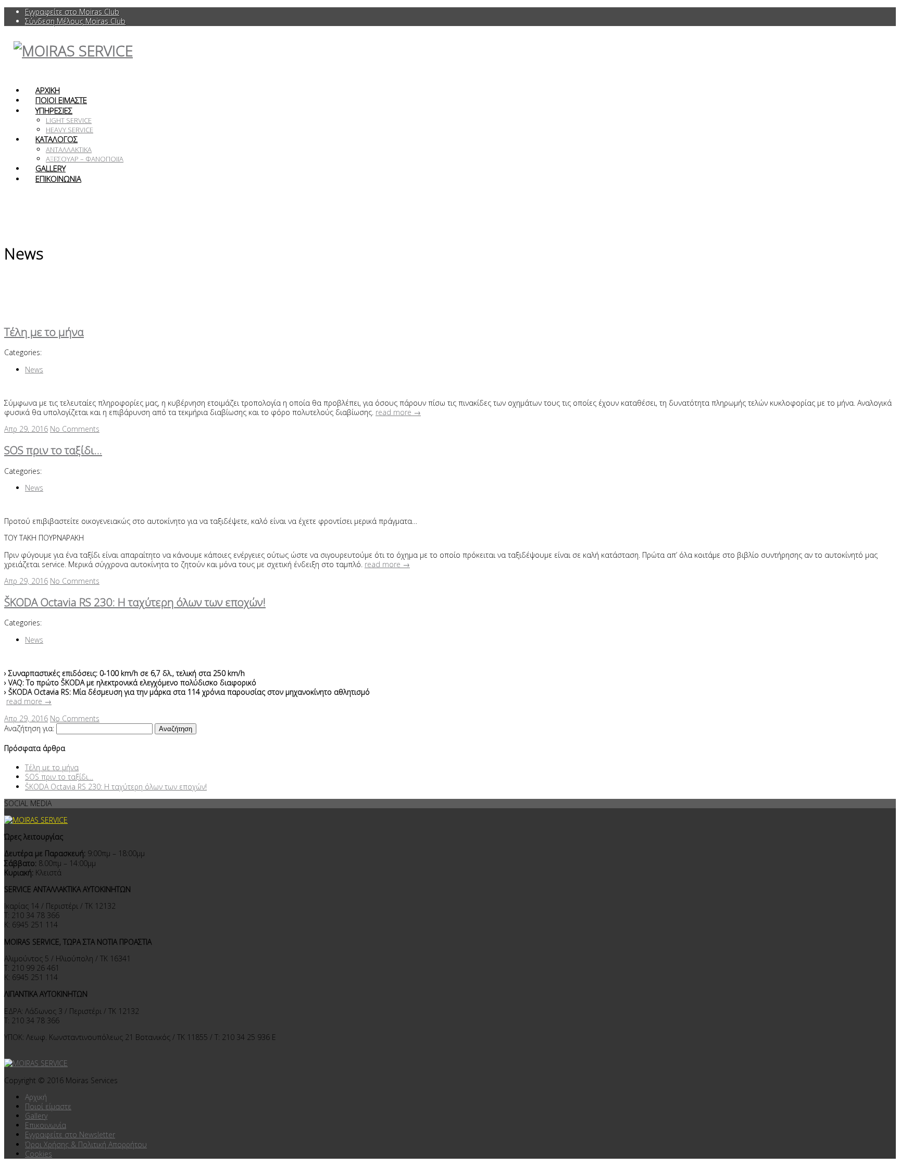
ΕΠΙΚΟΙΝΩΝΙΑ (58, 178)
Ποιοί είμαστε (48, 1106)
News (34, 369)
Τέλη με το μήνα (44, 331)
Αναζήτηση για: (29, 728)
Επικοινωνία (45, 1125)
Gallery (36, 1116)
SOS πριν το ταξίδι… (53, 450)
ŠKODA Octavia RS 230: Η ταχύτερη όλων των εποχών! (135, 602)
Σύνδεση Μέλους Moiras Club (75, 21)
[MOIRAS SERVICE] (41, 1063)
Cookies (38, 1154)
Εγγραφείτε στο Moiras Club (72, 12)
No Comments (74, 429)
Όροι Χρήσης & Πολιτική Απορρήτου (86, 1144)
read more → (398, 412)
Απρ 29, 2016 (26, 429)
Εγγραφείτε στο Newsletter (70, 1134)
